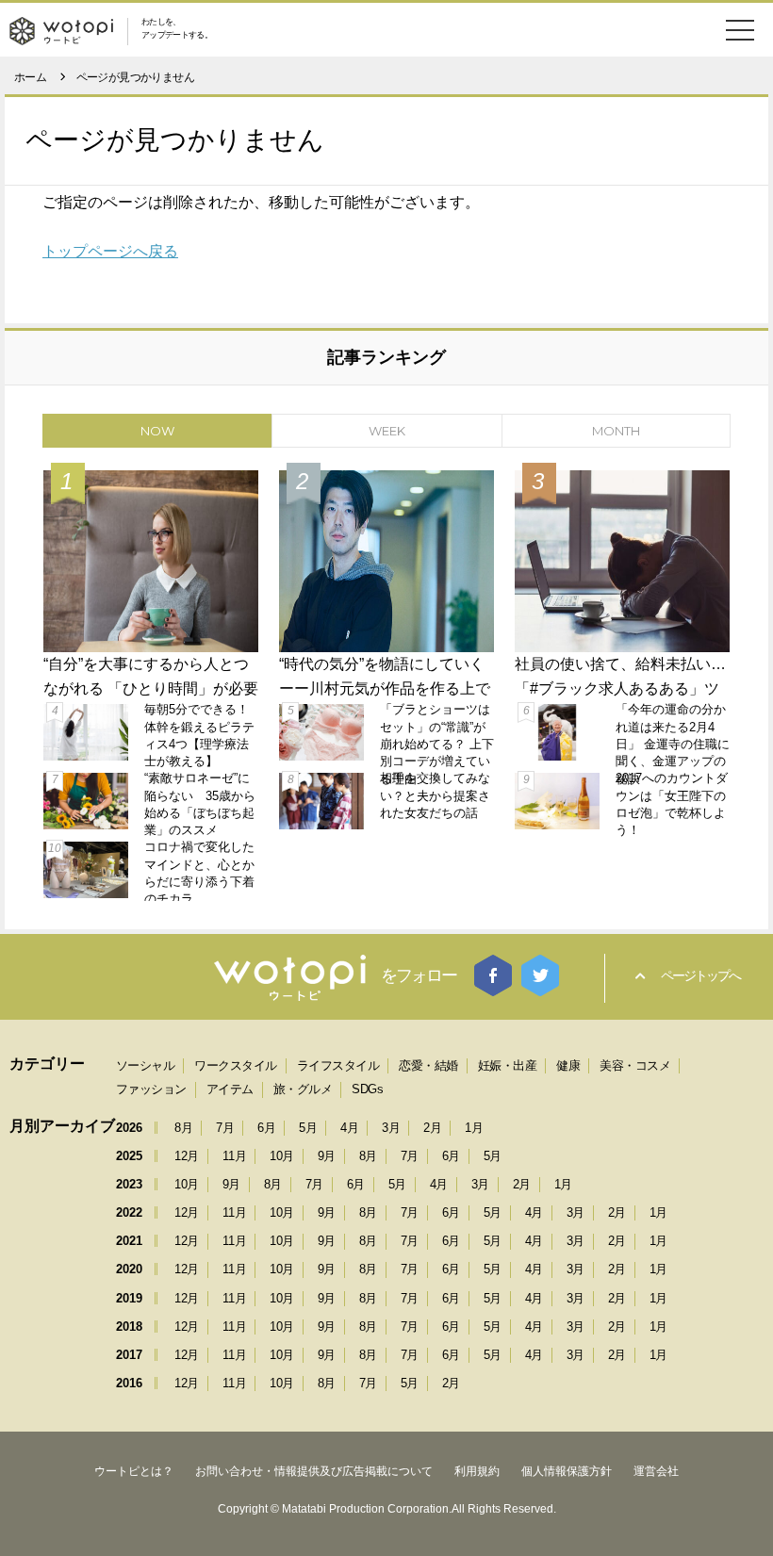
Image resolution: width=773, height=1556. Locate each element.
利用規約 (477, 1471)
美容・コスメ (635, 1065)
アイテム (230, 1089)
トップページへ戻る (110, 251)
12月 (186, 1156)
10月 (282, 1156)
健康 (568, 1065)
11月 (234, 1156)
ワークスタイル (235, 1065)
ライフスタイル (338, 1065)
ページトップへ (700, 975)
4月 (349, 1128)
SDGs (367, 1089)
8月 (183, 1128)
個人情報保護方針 (566, 1471)
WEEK (387, 430)
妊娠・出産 (507, 1065)
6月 (266, 1128)
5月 (308, 1128)
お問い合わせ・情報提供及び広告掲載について (314, 1471)
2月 (432, 1128)
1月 (474, 1128)
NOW (157, 430)
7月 (225, 1128)
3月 (391, 1128)
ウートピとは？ (133, 1471)
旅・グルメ (303, 1089)
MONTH (616, 430)
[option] (386, 682)
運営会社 (656, 1471)
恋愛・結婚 (428, 1065)
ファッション (151, 1089)
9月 (327, 1156)
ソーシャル (145, 1065)
